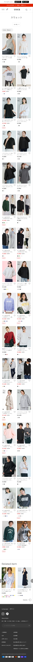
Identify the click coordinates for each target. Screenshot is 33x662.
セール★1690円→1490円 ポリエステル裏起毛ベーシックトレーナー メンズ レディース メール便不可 (7, 381)
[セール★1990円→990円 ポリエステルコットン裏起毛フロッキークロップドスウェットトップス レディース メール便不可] (24, 498)
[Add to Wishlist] (14, 56)
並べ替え (16, 24)
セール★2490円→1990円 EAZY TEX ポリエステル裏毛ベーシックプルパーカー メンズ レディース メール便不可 (22, 251)
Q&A (3, 635)
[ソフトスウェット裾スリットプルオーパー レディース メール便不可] (24, 271)
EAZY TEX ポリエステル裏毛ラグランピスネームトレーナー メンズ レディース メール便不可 (22, 218)
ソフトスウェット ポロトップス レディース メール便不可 (7, 154)
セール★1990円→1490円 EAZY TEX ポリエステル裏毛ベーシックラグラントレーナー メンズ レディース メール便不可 (7, 218)
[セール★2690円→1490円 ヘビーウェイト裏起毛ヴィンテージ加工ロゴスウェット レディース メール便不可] (24, 303)
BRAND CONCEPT (6, 645)
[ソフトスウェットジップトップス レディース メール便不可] (24, 141)
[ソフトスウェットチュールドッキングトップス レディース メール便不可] (9, 173)
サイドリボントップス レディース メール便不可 (7, 57)
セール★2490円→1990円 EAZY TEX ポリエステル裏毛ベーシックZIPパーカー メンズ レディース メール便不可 (7, 251)
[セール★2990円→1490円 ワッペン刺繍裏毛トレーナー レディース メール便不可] (9, 303)
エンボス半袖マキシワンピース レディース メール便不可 (23, 590)
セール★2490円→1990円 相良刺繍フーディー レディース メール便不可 (22, 544)
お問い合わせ (5, 638)
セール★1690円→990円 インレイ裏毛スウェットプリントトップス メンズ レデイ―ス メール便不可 (7, 89)
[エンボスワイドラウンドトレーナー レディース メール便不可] (24, 173)
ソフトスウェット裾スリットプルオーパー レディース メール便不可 (22, 284)
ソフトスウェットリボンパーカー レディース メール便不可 (22, 412)
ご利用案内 (4, 632)
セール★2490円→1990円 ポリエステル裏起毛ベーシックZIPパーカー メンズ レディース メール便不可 (22, 381)
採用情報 (4, 642)
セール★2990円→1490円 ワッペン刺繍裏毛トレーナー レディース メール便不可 (7, 316)
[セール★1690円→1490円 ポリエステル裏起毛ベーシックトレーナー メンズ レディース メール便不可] (9, 368)
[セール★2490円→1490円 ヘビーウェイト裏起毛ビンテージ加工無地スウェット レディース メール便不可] (9, 433)
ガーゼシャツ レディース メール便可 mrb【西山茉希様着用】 (7, 590)
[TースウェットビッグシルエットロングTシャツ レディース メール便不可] (24, 466)
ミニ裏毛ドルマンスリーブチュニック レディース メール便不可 (22, 89)
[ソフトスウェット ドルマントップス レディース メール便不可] (24, 107)
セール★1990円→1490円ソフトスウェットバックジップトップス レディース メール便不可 (7, 412)
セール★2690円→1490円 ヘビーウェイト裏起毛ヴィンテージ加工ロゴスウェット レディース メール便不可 (22, 316)
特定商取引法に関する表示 (19, 645)
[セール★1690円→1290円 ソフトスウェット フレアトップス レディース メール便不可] (9, 107)
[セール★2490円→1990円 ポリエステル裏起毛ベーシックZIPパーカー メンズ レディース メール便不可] (24, 368)
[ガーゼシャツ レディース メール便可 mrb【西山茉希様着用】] (8, 577)
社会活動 (15, 638)
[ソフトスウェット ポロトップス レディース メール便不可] (9, 141)
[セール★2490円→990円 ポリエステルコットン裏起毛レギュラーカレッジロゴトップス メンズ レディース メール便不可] (9, 531)
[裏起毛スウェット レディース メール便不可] (9, 336)
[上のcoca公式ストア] (7, 615)
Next (32, 581)
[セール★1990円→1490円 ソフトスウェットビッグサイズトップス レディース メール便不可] (9, 498)
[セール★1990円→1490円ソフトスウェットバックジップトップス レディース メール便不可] (9, 399)
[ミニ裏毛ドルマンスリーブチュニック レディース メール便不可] (24, 75)
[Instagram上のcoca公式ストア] (3, 615)
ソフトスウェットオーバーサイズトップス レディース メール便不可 (7, 479)
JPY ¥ (11, 609)
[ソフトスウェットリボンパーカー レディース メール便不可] (24, 399)
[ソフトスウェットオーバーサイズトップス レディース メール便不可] (9, 466)
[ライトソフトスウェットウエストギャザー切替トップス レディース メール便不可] (24, 44)
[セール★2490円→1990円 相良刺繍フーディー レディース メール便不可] (24, 531)
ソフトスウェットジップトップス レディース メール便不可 (22, 154)
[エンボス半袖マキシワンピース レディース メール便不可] (24, 577)
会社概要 (15, 635)
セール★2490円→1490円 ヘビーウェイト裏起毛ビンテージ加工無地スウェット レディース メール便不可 (7, 446)
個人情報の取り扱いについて (19, 642)
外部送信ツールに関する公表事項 (20, 648)
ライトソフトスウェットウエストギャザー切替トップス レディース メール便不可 (22, 57)
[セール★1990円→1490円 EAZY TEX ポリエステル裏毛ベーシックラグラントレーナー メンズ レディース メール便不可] (9, 204)
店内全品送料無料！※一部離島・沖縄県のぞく (16, 5)
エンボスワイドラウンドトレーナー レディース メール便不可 (22, 186)
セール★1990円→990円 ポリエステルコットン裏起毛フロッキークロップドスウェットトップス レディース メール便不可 (22, 511)
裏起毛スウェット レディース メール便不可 (7, 349)
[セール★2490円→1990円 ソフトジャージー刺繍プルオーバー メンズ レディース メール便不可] (24, 433)
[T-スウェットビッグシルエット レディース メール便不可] (9, 271)
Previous (1, 581)
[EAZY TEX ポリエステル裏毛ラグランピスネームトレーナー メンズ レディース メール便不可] (24, 204)
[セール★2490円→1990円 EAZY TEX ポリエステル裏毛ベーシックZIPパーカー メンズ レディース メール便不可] (9, 238)
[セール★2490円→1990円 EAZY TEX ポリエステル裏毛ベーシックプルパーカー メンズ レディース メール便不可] (24, 238)
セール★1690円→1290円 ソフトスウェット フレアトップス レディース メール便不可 (7, 120)
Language (5, 609)
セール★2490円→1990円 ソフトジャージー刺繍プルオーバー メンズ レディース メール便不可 (22, 446)
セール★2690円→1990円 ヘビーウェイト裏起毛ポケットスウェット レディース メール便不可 (22, 349)
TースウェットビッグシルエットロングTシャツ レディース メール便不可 (22, 479)
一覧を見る (25, 600)
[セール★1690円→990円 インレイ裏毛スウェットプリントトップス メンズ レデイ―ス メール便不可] (9, 75)
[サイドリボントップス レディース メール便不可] (9, 44)
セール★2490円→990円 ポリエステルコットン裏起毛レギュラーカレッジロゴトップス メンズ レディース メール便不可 (7, 544)
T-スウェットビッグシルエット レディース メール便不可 (7, 284)
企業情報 (15, 632)
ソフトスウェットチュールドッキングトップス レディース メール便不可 (7, 186)
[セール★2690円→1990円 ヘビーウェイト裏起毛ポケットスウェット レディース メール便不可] (24, 336)
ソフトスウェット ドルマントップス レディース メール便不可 (22, 120)
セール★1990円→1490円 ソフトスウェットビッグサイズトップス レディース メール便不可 (7, 511)
